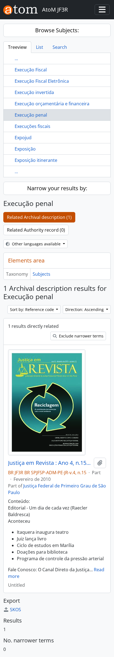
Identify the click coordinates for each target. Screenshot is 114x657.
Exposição (25, 149)
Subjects (41, 274)
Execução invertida (34, 92)
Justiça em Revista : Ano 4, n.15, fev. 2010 (50, 463)
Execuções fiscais (32, 126)
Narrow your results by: (57, 188)
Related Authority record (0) (36, 230)
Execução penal (31, 115)
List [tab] (39, 47)
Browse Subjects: (57, 30)
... (16, 58)
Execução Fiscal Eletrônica (42, 81)
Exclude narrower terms (80, 336)
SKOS (15, 610)
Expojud (23, 138)
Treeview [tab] (17, 47)
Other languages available (36, 243)
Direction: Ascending (85, 309)
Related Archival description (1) (39, 217)
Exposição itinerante (36, 160)
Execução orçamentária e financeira (52, 104)
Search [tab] (60, 47)
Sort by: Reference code (32, 309)
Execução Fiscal (31, 70)
